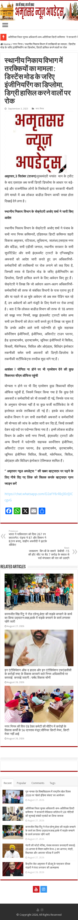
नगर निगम (18, 44)
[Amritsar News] (39, 11)
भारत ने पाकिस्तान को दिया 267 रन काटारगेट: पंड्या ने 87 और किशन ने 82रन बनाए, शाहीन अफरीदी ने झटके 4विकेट (28, 538)
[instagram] (43, 889)
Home (7, 44)
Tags (52, 783)
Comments (37, 783)
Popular (21, 783)
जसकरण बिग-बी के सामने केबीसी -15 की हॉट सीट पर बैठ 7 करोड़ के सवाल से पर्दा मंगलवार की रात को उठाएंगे (48, 553)
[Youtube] (36, 889)
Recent (8, 783)
